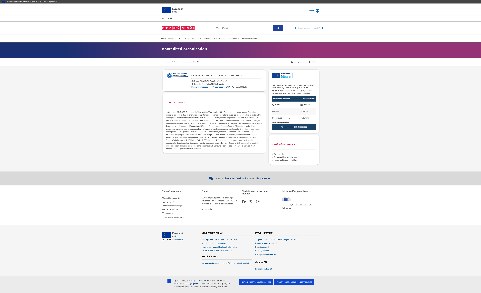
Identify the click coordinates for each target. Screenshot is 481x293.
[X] (251, 202)
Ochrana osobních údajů (172, 206)
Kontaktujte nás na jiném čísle (214, 243)
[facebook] (244, 202)
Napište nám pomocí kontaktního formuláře (219, 247)
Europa (164, 19)
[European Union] (172, 237)
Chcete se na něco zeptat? (309, 28)
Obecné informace (171, 191)
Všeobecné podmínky (171, 209)
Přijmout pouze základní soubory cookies (294, 282)
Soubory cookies (262, 251)
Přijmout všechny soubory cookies (256, 282)
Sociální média (210, 256)
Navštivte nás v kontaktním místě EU (217, 251)
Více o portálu (207, 209)
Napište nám (167, 202)
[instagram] (258, 202)
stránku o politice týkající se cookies (190, 284)
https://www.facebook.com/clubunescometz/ (209, 87)
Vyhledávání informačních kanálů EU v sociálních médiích (225, 263)
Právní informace (264, 233)
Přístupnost (166, 213)
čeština (314, 10)
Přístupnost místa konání (265, 254)
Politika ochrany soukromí (266, 243)
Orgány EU (261, 262)
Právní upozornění (262, 247)
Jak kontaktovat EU (212, 233)
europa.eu (179, 240)
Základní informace (169, 198)
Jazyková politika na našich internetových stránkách (276, 239)
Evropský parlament (263, 269)
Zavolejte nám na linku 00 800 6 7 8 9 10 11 (219, 239)
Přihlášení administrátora (172, 217)
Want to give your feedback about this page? (240, 178)
